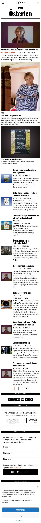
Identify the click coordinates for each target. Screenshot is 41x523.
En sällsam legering (21, 342)
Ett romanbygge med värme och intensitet (25, 364)
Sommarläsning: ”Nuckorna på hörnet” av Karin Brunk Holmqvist (26, 218)
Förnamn (7, 453)
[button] (38, 486)
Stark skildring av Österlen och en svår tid (19, 49)
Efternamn (8, 459)
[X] (14, 399)
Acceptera (20, 510)
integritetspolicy (15, 467)
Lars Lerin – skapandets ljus (11, 115)
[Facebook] (10, 399)
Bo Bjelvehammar (8, 52)
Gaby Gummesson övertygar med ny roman (25, 171)
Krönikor (25, 246)
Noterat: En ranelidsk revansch (22, 293)
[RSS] (27, 399)
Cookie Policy (19, 520)
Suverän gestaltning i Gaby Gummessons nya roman (24, 323)
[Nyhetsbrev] (31, 399)
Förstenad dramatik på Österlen (11, 159)
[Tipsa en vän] (18, 399)
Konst (3, 113)
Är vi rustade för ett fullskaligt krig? (21, 241)
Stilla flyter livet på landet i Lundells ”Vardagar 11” (25, 194)
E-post (6, 447)
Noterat (25, 298)
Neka (20, 516)
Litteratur (31, 52)
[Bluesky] (22, 399)
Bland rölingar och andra (23, 266)
